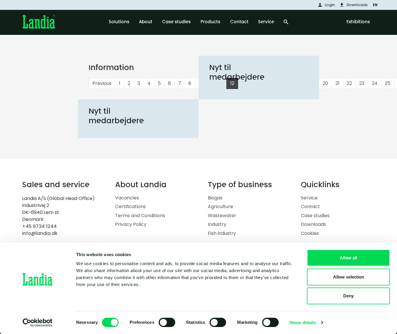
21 (337, 83)
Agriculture (220, 206)
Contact (310, 206)
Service (309, 197)
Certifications (130, 206)
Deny (348, 295)
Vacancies (127, 197)
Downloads (313, 224)
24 (375, 83)
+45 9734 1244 (39, 226)
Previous (102, 83)
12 (232, 83)
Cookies (310, 233)
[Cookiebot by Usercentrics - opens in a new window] (37, 322)
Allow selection (348, 276)
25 (387, 83)
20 (325, 83)
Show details (302, 322)
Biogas (215, 197)
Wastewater (222, 215)
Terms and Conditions (140, 215)
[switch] (167, 322)
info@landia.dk (40, 233)
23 (361, 83)
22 (349, 83)
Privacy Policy (130, 224)
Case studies (315, 215)
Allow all (348, 257)
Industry (217, 224)
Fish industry (222, 233)
